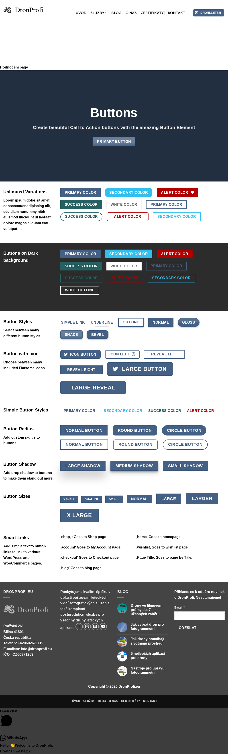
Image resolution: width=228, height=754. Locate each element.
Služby (97, 13)
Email (179, 607)
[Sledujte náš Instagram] (87, 626)
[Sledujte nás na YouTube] (103, 626)
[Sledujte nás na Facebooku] (79, 626)
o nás (131, 13)
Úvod (81, 13)
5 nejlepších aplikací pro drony (148, 656)
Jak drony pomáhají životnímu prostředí (147, 641)
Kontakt (176, 13)
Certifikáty (152, 13)
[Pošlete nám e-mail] (95, 626)
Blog (116, 13)
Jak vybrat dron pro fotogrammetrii (147, 627)
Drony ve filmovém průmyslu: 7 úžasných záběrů (146, 610)
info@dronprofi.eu (36, 649)
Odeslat (188, 628)
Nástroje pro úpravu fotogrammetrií (148, 670)
